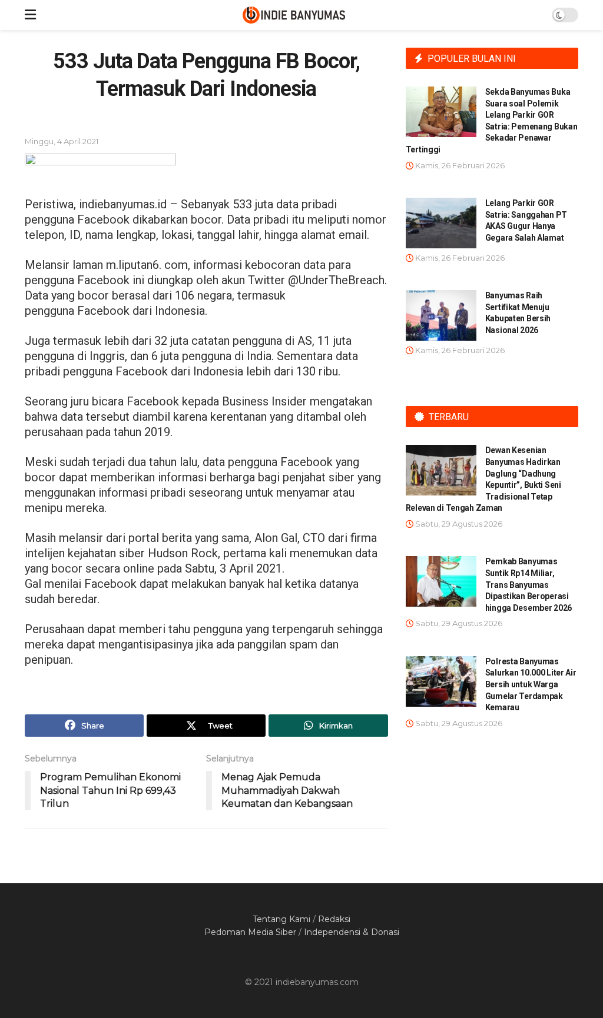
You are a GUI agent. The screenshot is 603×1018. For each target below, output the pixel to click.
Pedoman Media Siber (250, 932)
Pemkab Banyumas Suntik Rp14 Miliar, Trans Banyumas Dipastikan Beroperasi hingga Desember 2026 (528, 584)
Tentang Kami (281, 919)
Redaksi (334, 919)
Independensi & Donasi (351, 932)
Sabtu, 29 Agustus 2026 (457, 523)
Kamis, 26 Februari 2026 (459, 165)
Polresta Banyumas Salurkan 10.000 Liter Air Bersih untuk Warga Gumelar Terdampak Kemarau (531, 684)
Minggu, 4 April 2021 (61, 141)
